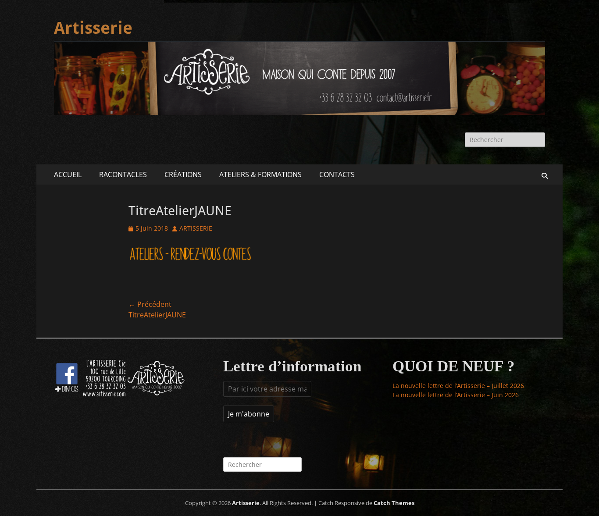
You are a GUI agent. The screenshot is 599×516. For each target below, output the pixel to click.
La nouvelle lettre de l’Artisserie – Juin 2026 (455, 395)
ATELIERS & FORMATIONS (260, 174)
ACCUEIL (68, 174)
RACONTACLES (123, 174)
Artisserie (93, 28)
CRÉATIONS (183, 174)
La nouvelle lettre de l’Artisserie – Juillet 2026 (458, 385)
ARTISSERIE (195, 228)
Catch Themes (394, 503)
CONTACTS (337, 174)
